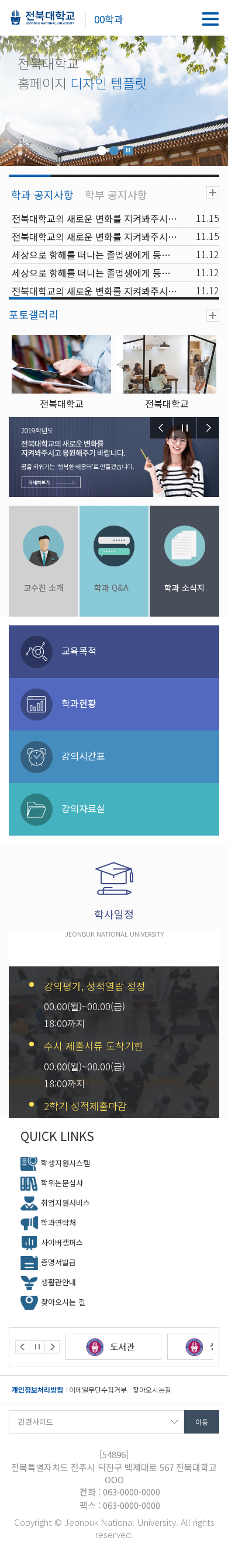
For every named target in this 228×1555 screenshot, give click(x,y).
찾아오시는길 (152, 1389)
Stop (128, 150)
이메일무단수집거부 (98, 1389)
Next (208, 428)
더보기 (212, 192)
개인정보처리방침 (37, 1389)
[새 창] (120, 1347)
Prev (161, 428)
